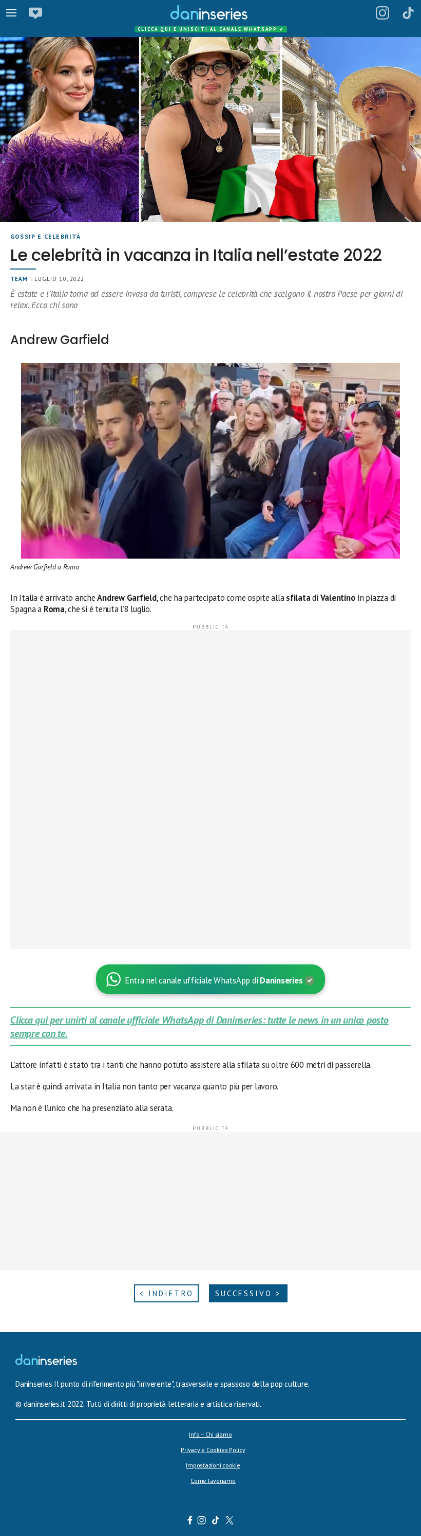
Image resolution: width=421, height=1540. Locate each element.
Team (19, 278)
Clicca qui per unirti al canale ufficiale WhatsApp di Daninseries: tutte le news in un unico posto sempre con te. (199, 1026)
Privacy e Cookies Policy (213, 1450)
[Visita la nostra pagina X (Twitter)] (229, 1521)
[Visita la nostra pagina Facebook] (190, 1521)
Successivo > (248, 1293)
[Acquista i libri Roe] (35, 13)
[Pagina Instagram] (382, 13)
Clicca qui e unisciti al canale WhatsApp (211, 29)
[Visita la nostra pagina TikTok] (216, 1521)
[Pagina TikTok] (408, 13)
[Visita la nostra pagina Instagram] (202, 1521)
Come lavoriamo (213, 1480)
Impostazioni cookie (213, 1465)
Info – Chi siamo (210, 1434)
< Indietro (166, 1293)
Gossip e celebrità (45, 236)
